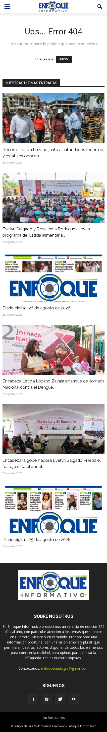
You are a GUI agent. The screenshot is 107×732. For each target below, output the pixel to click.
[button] (100, 6)
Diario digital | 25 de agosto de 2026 (36, 539)
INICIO (63, 59)
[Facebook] (33, 699)
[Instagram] (47, 699)
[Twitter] (60, 699)
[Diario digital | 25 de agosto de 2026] (53, 508)
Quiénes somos (54, 718)
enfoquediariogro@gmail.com (65, 668)
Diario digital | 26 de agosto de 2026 (36, 307)
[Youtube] (74, 699)
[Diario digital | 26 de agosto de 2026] (53, 277)
